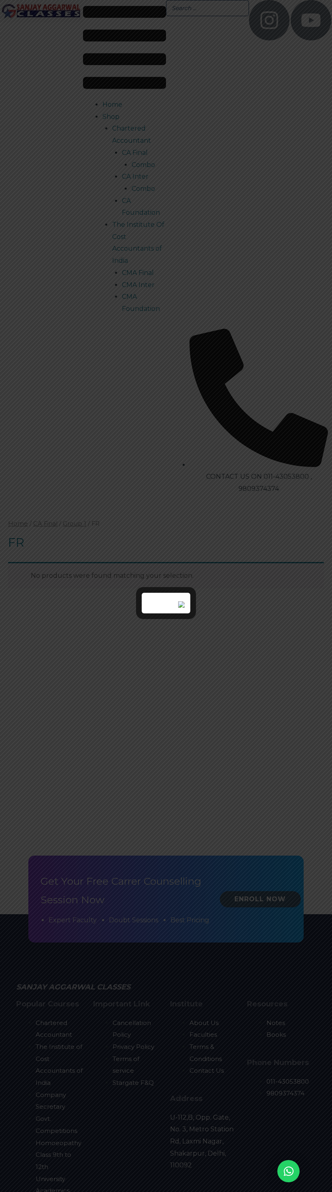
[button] (288, 1171)
